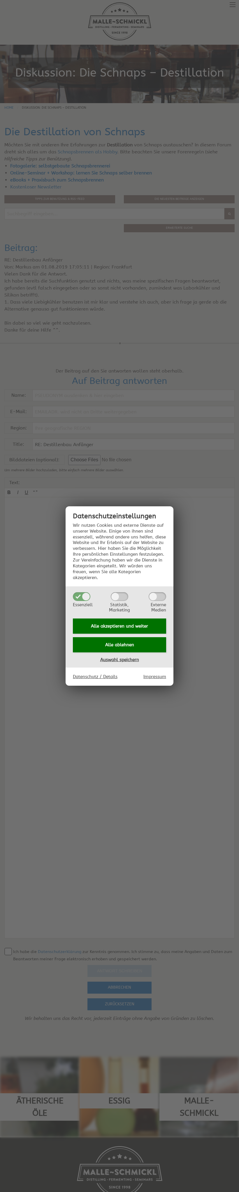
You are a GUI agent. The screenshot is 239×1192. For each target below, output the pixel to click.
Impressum (154, 676)
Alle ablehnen (119, 644)
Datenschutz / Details (95, 676)
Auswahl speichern (119, 659)
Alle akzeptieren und (119, 626)
